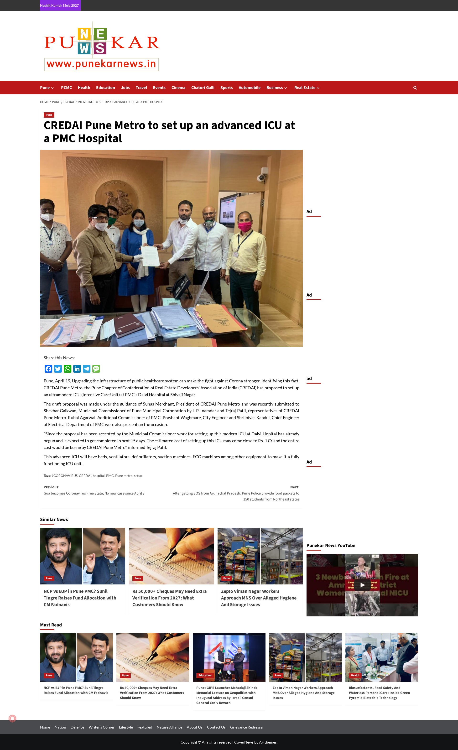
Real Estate (304, 88)
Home (45, 727)
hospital (99, 476)
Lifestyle (126, 727)
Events (159, 88)
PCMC (66, 88)
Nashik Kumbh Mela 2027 (59, 5)
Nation (60, 727)
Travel (141, 88)
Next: (236, 493)
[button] (415, 87)
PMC (110, 476)
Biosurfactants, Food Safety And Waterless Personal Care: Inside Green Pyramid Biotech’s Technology (379, 692)
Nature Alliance (169, 727)
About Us (195, 727)
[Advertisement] (362, 253)
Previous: (94, 490)
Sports (226, 88)
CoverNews (244, 742)
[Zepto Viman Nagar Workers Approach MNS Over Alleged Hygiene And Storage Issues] (260, 556)
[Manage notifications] (12, 718)
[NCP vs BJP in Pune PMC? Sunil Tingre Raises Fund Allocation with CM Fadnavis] (82, 556)
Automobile (249, 88)
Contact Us (216, 727)
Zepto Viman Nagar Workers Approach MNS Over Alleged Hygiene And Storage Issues (259, 598)
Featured (144, 727)
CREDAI (85, 476)
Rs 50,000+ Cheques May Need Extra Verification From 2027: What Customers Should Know (169, 598)
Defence (77, 727)
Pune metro (124, 476)
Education (105, 88)
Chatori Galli (202, 88)
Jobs (125, 88)
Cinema (178, 88)
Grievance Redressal (247, 727)
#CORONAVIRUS (65, 476)
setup (138, 476)
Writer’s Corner (101, 727)
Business (274, 88)
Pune (45, 88)
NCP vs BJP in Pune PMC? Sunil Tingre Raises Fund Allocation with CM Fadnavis (80, 598)
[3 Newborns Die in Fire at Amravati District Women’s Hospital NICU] (362, 585)
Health (84, 88)
